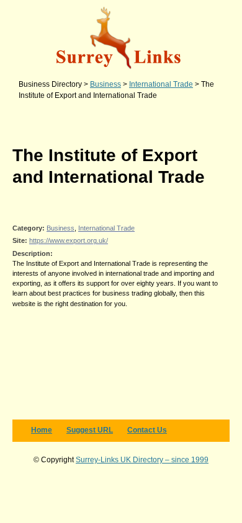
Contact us (147, 430)
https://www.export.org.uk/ (68, 240)
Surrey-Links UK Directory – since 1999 (142, 459)
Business (60, 228)
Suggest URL (89, 430)
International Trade (106, 228)
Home (41, 430)
